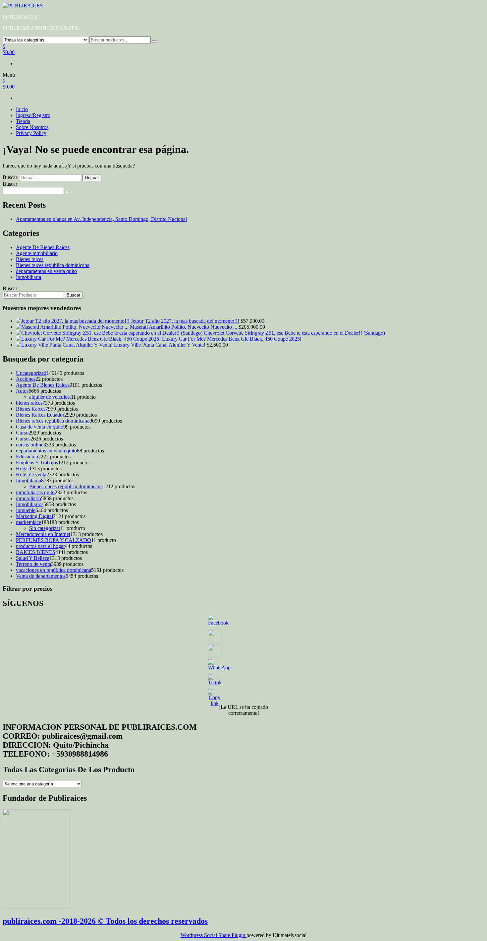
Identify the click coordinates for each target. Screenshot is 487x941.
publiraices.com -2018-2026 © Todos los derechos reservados (105, 921)
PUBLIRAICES (20, 17)
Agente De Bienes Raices (43, 247)
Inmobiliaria (28, 277)
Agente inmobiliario (37, 253)
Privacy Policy (31, 133)
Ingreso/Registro (33, 115)
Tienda (23, 121)
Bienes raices (29, 259)
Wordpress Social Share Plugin (213, 935)
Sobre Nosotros (32, 127)
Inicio (22, 109)
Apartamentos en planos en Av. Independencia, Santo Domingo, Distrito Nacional (101, 219)
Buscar (10, 184)
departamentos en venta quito (46, 271)
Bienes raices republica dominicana (52, 265)
